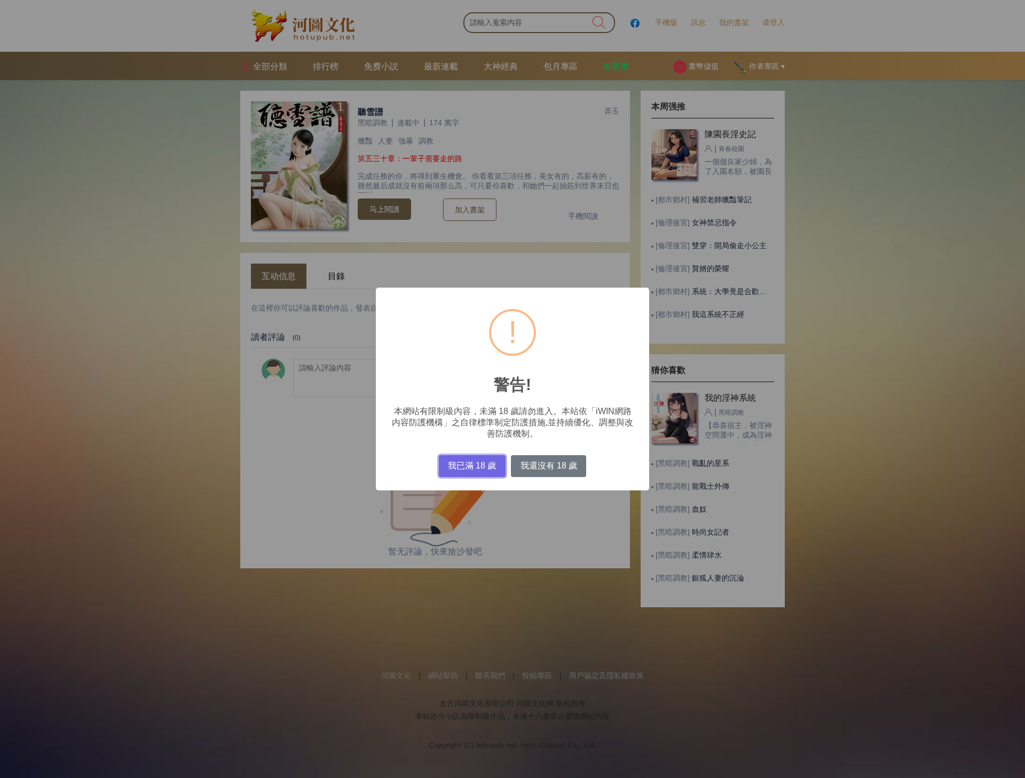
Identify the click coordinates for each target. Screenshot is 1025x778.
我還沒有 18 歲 (549, 465)
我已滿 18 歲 (472, 465)
